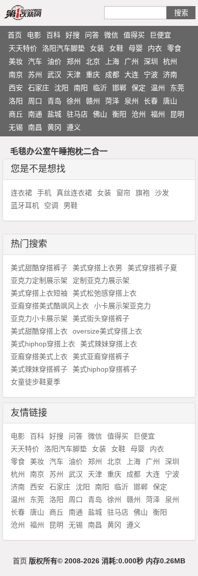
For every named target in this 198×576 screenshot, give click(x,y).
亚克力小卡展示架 (39, 318)
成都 (112, 74)
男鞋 (70, 205)
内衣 (155, 48)
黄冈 (54, 127)
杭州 (170, 61)
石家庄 (38, 88)
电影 (34, 35)
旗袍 (143, 193)
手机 (44, 193)
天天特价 (23, 48)
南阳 (81, 88)
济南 (170, 74)
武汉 (54, 74)
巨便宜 (160, 35)
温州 (158, 88)
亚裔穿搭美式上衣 (39, 356)
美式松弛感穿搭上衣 (105, 293)
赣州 (93, 101)
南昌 (35, 127)
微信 (111, 35)
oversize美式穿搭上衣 (107, 331)
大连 (131, 74)
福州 (158, 114)
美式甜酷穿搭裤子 (39, 268)
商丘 (16, 114)
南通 (35, 114)
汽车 (35, 61)
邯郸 (119, 88)
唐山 (170, 101)
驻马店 (77, 114)
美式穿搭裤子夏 (152, 268)
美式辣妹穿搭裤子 (39, 369)
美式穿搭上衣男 (97, 268)
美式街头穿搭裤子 (101, 318)
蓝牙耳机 (25, 205)
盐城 (54, 114)
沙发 (162, 193)
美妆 (16, 61)
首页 (15, 35)
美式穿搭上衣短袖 (39, 293)
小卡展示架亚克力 (122, 306)
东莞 (177, 88)
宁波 (151, 74)
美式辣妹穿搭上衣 (108, 344)
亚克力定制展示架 (39, 280)
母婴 (135, 48)
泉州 (131, 101)
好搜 (72, 35)
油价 (54, 61)
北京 (93, 61)
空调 (51, 205)
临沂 (100, 88)
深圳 (151, 61)
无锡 (16, 127)
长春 (151, 101)
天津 (74, 74)
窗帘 (123, 193)
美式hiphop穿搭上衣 (43, 344)
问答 (92, 35)
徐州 (74, 101)
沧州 (138, 114)
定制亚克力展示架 (101, 280)
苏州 (35, 74)
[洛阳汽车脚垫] (35, 12)
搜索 (181, 13)
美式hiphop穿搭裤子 (105, 369)
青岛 (54, 101)
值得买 (134, 35)
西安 (16, 88)
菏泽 (112, 101)
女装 (97, 48)
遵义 (74, 127)
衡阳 (119, 114)
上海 (112, 61)
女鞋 (116, 48)
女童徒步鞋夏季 (35, 382)
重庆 (93, 74)
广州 (131, 61)
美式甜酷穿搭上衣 (39, 331)
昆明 (177, 114)
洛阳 (16, 101)
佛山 (100, 114)
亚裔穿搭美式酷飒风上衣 (50, 306)
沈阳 (61, 88)
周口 (35, 101)
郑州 (74, 61)
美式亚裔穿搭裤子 (101, 356)
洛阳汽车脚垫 (63, 48)
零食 (174, 48)
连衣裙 (21, 193)
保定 (138, 88)
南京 (16, 74)
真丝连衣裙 (74, 193)
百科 (53, 35)
